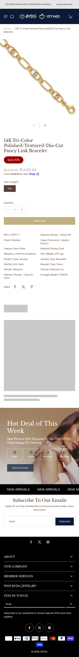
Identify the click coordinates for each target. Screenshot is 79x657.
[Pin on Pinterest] (32, 287)
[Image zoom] (39, 78)
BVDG (43, 651)
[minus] (8, 209)
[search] (12, 16)
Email (12, 521)
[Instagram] (48, 542)
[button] (39, 221)
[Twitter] (39, 542)
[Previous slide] (34, 125)
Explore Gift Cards (64, 4)
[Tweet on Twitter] (23, 287)
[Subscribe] (70, 604)
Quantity (8, 202)
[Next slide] (44, 125)
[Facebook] (31, 542)
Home (7, 28)
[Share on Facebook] (15, 287)
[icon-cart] (70, 16)
